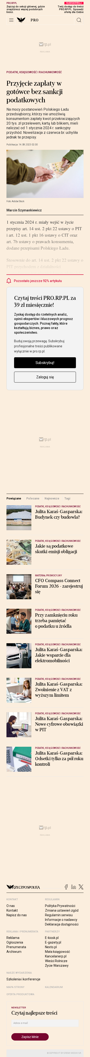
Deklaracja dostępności (61, 924)
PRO (35, 20)
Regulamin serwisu (59, 915)
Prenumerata (16, 947)
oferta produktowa (20, 994)
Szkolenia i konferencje (23, 979)
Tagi (67, 498)
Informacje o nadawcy (61, 920)
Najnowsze (52, 498)
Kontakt (12, 910)
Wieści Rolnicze (56, 961)
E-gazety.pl (53, 942)
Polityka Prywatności (60, 906)
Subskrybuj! (45, 363)
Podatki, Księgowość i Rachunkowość (34, 72)
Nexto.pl (51, 947)
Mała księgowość (57, 951)
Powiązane (13, 498)
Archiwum (13, 951)
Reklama (12, 938)
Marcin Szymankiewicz (24, 210)
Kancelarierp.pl (55, 956)
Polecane (32, 498)
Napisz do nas (16, 915)
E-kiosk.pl (52, 938)
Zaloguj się (45, 377)
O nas (10, 906)
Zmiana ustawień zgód (61, 910)
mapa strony (15, 987)
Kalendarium (54, 987)
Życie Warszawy (57, 965)
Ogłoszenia (14, 942)
